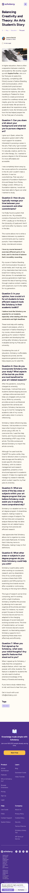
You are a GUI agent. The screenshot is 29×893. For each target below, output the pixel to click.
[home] (8, 4)
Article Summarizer (5, 770)
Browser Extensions (4, 786)
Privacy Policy (19, 814)
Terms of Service (20, 826)
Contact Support (6, 818)
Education (14, 30)
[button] (25, 4)
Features (4, 775)
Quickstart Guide (20, 772)
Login (3, 800)
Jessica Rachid (11, 37)
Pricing (3, 792)
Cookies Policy (19, 818)
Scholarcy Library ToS (20, 831)
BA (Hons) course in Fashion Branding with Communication (14, 81)
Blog (7, 30)
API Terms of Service (19, 838)
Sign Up (3, 796)
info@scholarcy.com (9, 695)
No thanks (21, 890)
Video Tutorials (20, 777)
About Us (18, 809)
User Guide (4, 809)
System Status (5, 822)
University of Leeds (12, 223)
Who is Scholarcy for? (6, 780)
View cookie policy (19, 886)
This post (21, 30)
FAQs (3, 814)
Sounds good (8, 890)
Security (17, 822)
